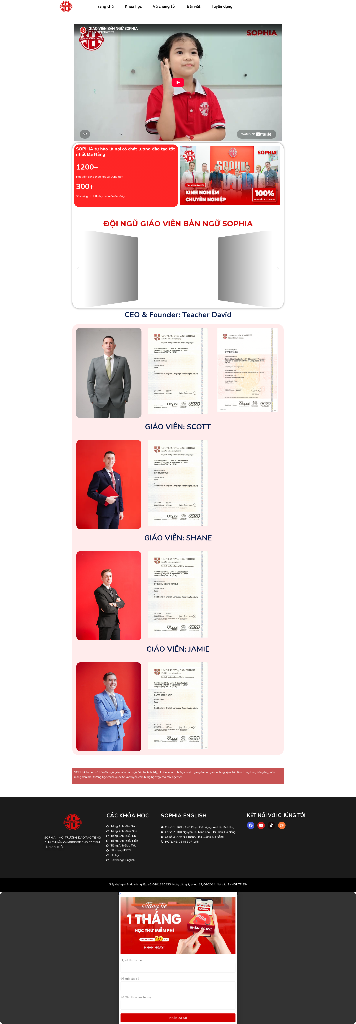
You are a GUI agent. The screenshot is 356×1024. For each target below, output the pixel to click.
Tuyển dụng (222, 6)
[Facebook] (250, 825)
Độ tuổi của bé (130, 979)
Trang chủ (105, 6)
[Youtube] (261, 825)
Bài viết (193, 6)
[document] (178, 958)
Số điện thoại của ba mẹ (136, 997)
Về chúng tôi (164, 6)
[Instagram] (282, 825)
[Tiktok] (271, 825)
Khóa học (133, 6)
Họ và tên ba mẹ (131, 960)
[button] (78, 269)
